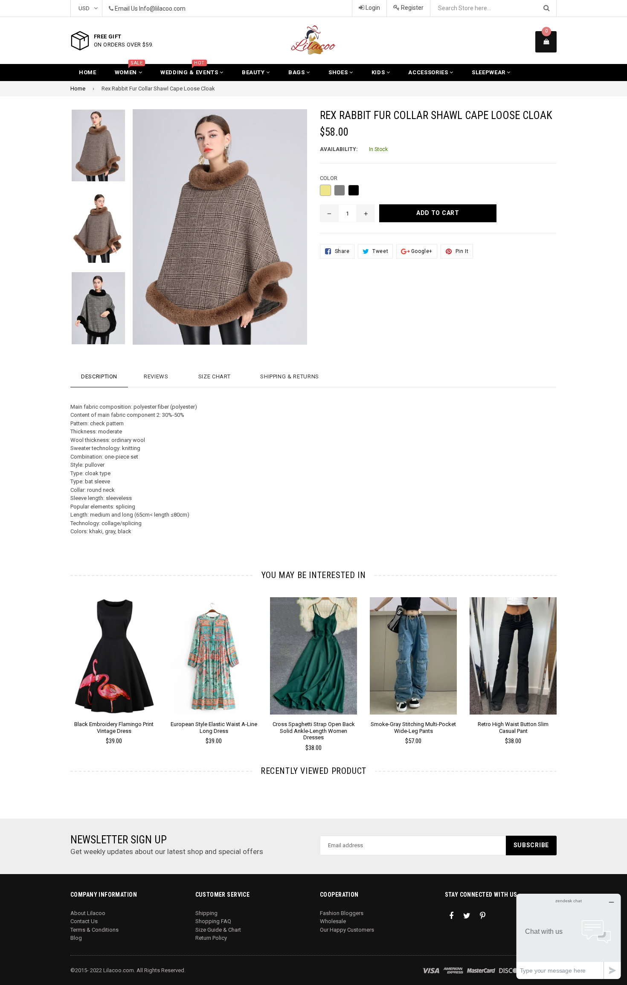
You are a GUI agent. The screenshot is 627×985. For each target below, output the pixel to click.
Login (372, 7)
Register (412, 7)
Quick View (114, 664)
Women (129, 70)
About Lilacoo (87, 913)
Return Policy (211, 938)
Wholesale (333, 921)
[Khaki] (325, 190)
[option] (92, 150)
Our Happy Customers (347, 930)
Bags (297, 72)
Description (99, 376)
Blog (76, 938)
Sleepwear (489, 72)
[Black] (353, 190)
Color (328, 178)
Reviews (156, 376)
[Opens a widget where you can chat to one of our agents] (568, 936)
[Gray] (339, 190)
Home (87, 72)
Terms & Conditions (94, 930)
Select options (114, 649)
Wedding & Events (190, 70)
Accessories (429, 72)
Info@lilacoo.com (162, 8)
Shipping (206, 913)
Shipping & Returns (289, 376)
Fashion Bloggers (341, 913)
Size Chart (214, 376)
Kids (379, 72)
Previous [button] (58, 662)
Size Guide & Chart (218, 930)
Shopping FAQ (213, 921)
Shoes (338, 72)
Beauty (254, 72)
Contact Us (84, 921)
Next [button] (568, 662)
